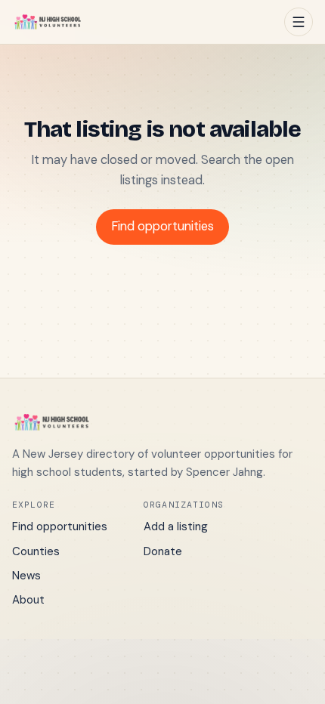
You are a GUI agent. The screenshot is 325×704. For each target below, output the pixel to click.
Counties (36, 551)
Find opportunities (162, 226)
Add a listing (176, 526)
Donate (163, 551)
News (26, 575)
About (28, 599)
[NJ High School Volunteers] (47, 22)
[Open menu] (298, 22)
